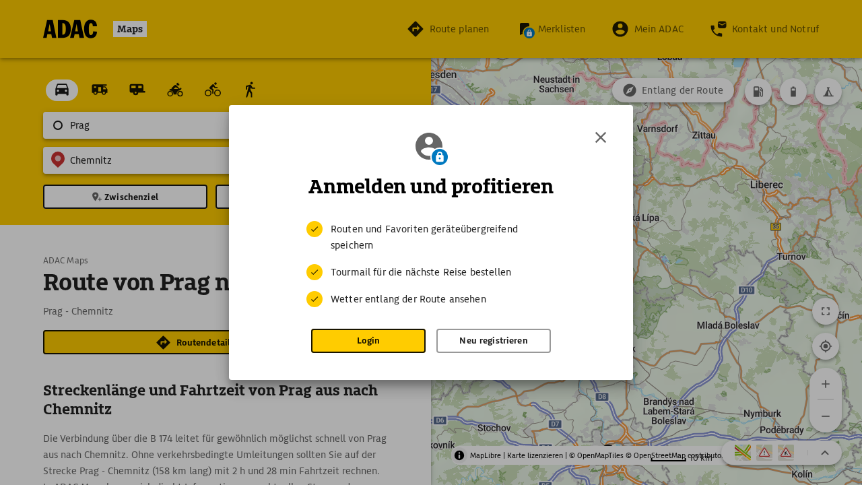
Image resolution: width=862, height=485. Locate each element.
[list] (431, 264)
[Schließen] (601, 137)
